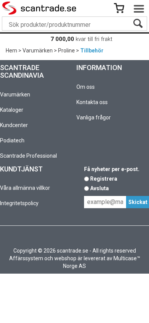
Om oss (85, 87)
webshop (65, 258)
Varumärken (38, 50)
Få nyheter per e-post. (111, 169)
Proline (66, 50)
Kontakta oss (92, 102)
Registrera (103, 179)
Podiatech (12, 140)
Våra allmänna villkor (25, 188)
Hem (11, 50)
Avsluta (99, 188)
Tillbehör (92, 50)
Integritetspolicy (19, 203)
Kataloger (11, 110)
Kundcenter (14, 125)
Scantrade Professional (28, 156)
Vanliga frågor (93, 117)
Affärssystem (26, 258)
